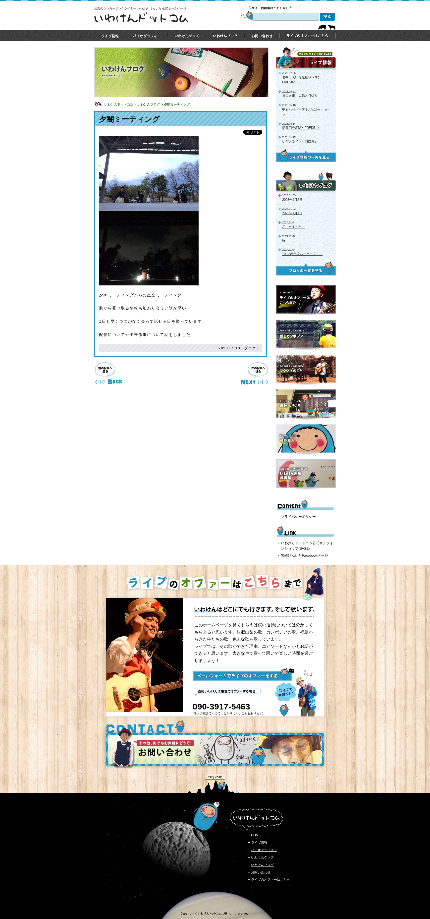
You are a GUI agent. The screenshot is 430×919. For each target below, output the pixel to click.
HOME (256, 835)
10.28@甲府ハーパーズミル (302, 254)
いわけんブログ (148, 104)
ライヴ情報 (259, 842)
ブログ (250, 348)
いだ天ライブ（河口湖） (300, 141)
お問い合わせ (260, 872)
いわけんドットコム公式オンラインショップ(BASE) (307, 545)
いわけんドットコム (118, 104)
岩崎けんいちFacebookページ (304, 555)
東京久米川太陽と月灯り (300, 96)
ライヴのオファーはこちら (270, 879)
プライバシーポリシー (298, 517)
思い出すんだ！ (293, 227)
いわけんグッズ (262, 857)
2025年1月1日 (292, 213)
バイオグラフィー (264, 850)
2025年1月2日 (292, 200)
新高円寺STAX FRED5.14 (301, 128)
